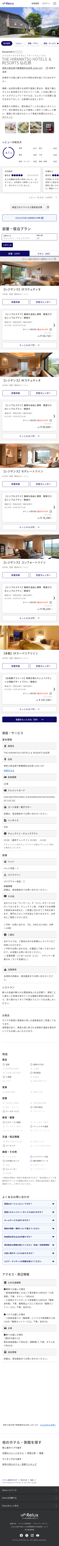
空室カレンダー (43, 301)
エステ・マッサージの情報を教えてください (23, 1261)
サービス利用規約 (24, 1523)
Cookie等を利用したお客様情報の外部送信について (29, 1527)
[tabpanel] (29, 22)
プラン (44, 253)
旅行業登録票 (29, 1530)
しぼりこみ (7, 245)
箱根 (41, 1452)
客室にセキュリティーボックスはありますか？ (23, 1212)
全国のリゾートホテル (13, 1452)
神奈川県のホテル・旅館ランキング (19, 1464)
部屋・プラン (33, 43)
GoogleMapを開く (48, 1425)
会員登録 (35, 3)
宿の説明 (6, 43)
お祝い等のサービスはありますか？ (19, 1253)
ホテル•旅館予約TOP (9, 1480)
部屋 (14, 253)
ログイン (46, 3)
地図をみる (9, 770)
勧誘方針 (13, 1523)
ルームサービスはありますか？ (17, 1220)
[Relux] (8, 2)
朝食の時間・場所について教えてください (22, 1228)
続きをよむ (7, 117)
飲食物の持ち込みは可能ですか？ (18, 1237)
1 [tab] (27, 35)
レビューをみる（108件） (41, 197)
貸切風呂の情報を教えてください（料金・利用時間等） (27, 1245)
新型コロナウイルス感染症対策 (27, 207)
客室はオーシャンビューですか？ (18, 1204)
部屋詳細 (15, 301)
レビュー (19, 43)
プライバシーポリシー (41, 1523)
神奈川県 (31, 1452)
